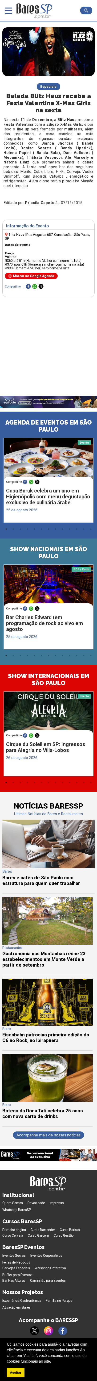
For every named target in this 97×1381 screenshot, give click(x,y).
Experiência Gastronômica (21, 1300)
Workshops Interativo (50, 1268)
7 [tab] (48, 529)
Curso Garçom (38, 1235)
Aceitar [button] (15, 1372)
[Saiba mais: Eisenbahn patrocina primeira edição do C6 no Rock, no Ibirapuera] (47, 1024)
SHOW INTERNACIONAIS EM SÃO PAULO (48, 679)
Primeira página (14, 1230)
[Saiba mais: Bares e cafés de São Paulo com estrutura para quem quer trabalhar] (48, 867)
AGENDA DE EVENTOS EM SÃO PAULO (48, 426)
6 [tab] (41, 529)
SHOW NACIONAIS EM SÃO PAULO (48, 553)
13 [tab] (91, 529)
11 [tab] (76, 529)
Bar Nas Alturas (13, 1280)
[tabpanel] (48, 481)
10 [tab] (69, 529)
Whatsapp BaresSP (16, 1210)
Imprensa (57, 1203)
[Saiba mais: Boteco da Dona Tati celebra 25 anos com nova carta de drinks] (47, 1100)
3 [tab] (20, 529)
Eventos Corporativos (46, 1255)
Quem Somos (12, 1203)
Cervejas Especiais (16, 1268)
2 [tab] (13, 529)
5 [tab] (34, 529)
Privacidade (36, 1203)
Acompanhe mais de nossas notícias (48, 1135)
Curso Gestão (64, 1235)
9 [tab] (62, 529)
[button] (52, 1361)
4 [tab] (27, 529)
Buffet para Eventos (17, 1275)
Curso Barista (70, 1230)
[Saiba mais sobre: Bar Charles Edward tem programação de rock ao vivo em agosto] (48, 588)
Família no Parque (59, 1300)
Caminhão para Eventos (48, 1280)
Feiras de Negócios (16, 1262)
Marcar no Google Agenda (33, 276)
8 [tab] (55, 529)
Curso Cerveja (12, 1235)
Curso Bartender (43, 1230)
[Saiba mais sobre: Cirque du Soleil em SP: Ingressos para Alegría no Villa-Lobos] (48, 715)
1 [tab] (6, 529)
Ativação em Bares (16, 1307)
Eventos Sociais (14, 1255)
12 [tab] (83, 529)
